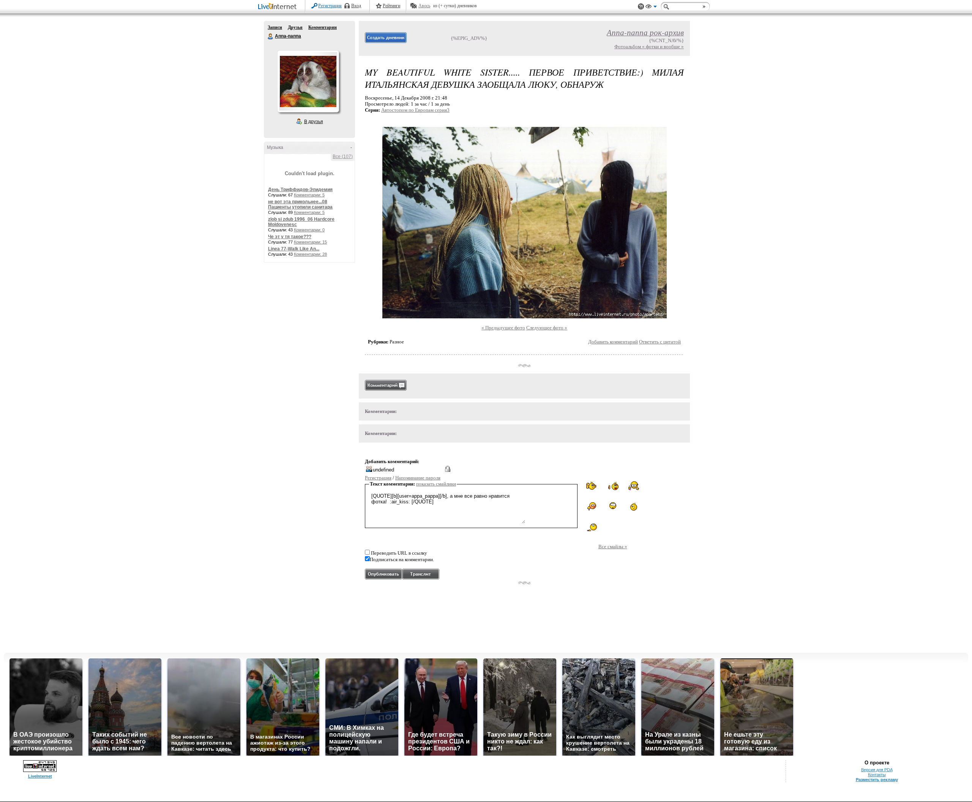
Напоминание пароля (417, 478)
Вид (651, 8)
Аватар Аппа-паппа (307, 81)
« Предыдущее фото (503, 328)
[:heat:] (612, 486)
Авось (424, 5)
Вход (356, 5)
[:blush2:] (591, 506)
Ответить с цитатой (660, 342)
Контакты (877, 774)
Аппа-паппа (271, 36)
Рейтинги (391, 5)
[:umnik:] (633, 485)
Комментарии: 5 (309, 195)
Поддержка (641, 6)
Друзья (295, 27)
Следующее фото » (546, 328)
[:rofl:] (592, 527)
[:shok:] (613, 505)
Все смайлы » (612, 546)
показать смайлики (436, 484)
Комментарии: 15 (310, 242)
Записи (275, 27)
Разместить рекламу (877, 779)
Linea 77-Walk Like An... (293, 249)
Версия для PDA (877, 769)
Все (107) (343, 156)
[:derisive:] (633, 506)
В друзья (313, 121)
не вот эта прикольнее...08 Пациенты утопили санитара (300, 204)
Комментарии (322, 27)
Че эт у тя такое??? (289, 236)
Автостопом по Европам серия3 (415, 110)
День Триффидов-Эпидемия (300, 189)
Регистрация (330, 5)
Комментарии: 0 (309, 230)
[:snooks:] (591, 486)
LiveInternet (278, 7)
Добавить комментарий (613, 342)
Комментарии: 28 (310, 254)
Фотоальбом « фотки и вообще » (649, 46)
